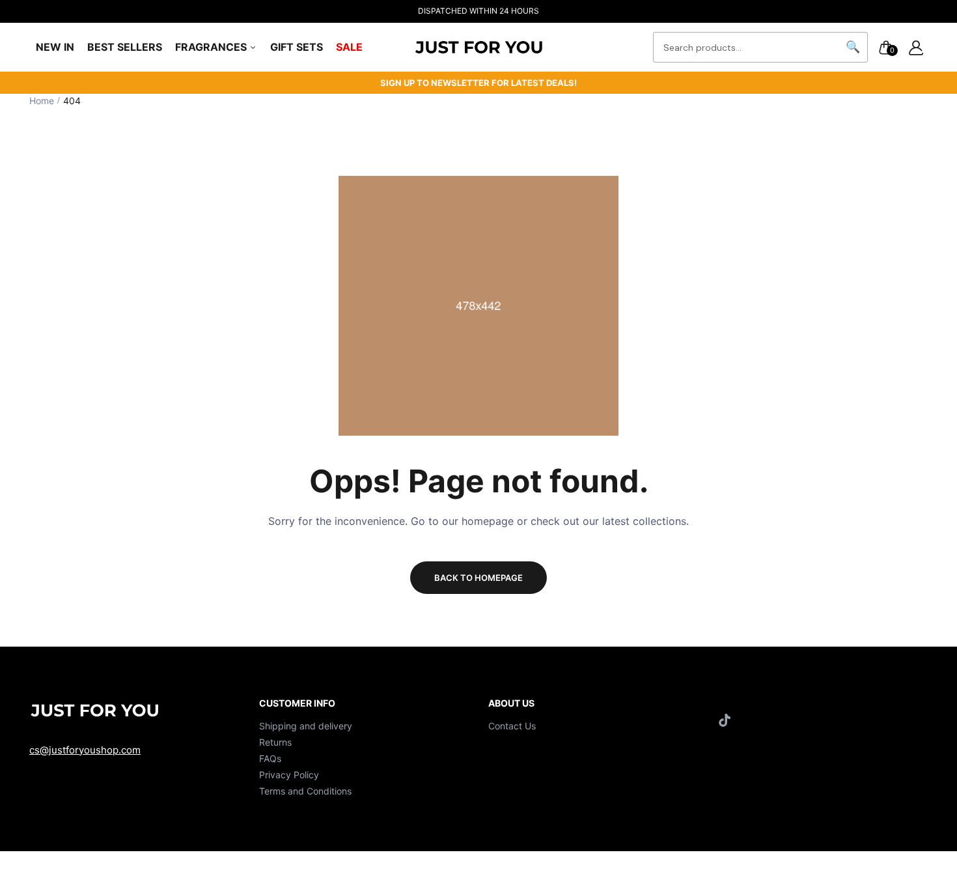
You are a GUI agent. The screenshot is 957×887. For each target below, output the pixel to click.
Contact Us (512, 725)
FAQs (270, 758)
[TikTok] (726, 720)
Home (41, 100)
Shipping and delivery (305, 725)
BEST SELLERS (124, 46)
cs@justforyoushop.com (85, 750)
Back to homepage (478, 577)
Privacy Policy (289, 774)
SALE (349, 46)
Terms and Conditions (305, 790)
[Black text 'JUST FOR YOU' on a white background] (478, 47)
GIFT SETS (296, 46)
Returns (275, 742)
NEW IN (55, 46)
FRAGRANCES (212, 46)
